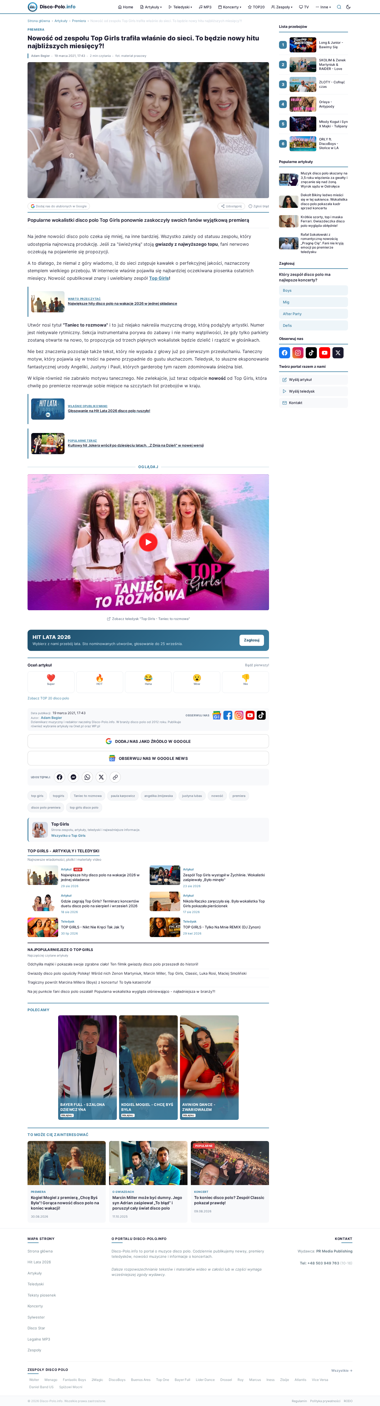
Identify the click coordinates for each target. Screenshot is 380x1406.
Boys (287, 290)
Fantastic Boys (74, 1380)
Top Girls (159, 278)
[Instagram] (239, 715)
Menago (51, 1380)
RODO (348, 1401)
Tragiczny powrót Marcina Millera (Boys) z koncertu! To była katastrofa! (89, 982)
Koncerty (232, 7)
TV (306, 7)
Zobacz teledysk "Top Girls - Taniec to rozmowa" (151, 619)
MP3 (207, 7)
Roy (241, 1380)
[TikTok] (261, 715)
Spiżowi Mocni (70, 1387)
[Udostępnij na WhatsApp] (87, 777)
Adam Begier (40, 56)
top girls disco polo (84, 807)
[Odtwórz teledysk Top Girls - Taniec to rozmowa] (148, 542)
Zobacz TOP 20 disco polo (48, 698)
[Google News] (216, 715)
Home (128, 7)
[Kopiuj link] (115, 777)
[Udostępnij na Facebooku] (59, 777)
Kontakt (295, 402)
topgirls (58, 796)
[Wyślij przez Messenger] (73, 777)
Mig (286, 302)
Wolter (34, 1380)
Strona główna (39, 21)
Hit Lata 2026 (39, 1262)
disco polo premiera (45, 807)
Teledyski (182, 7)
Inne (325, 7)
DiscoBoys (117, 1380)
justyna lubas (192, 796)
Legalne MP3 (39, 1339)
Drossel (226, 1380)
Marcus (255, 1380)
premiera (239, 796)
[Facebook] (227, 715)
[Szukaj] (339, 7)
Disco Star (36, 1328)
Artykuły (153, 7)
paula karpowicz (123, 796)
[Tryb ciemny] (348, 7)
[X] (338, 352)
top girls (37, 796)
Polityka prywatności (325, 1401)
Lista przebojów (293, 26)
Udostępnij (234, 206)
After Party (292, 314)
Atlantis (300, 1380)
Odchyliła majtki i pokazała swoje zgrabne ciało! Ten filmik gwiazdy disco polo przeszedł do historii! (113, 964)
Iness (271, 1380)
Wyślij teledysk (302, 391)
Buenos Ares (140, 1380)
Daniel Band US (41, 1387)
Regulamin (299, 1401)
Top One (162, 1380)
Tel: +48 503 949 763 (326, 1263)
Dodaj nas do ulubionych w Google (61, 206)
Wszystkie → (341, 1370)
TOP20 (259, 7)
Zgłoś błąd (261, 206)
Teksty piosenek (42, 1295)
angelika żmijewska (158, 796)
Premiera (79, 21)
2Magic (97, 1380)
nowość (217, 796)
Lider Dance (205, 1380)
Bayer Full (182, 1380)
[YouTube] (250, 715)
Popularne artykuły (296, 161)
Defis (287, 325)
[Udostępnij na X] (101, 777)
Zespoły (284, 7)
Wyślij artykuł (300, 379)
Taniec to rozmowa (88, 796)
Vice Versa (320, 1380)
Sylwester (36, 1317)
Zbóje (284, 1380)
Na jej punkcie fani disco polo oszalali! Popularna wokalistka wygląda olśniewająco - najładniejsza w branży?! (121, 991)
